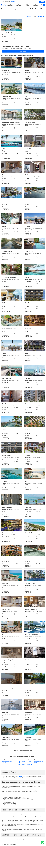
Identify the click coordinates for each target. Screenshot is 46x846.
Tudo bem (42, 1)
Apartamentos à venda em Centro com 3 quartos (8, 762)
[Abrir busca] (44, 5)
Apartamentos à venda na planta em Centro (25, 764)
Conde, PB (20, 776)
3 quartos (40, 816)
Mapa (35, 16)
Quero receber (23, 51)
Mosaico (30, 16)
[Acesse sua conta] (42, 5)
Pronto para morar (26, 814)
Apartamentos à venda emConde (38, 762)
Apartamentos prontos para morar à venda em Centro (25, 762)
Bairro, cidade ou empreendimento (6, 11)
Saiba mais (13, 1)
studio (21, 818)
